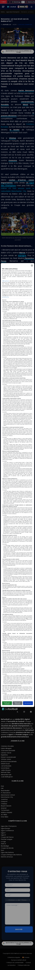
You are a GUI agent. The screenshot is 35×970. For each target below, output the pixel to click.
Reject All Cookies (17, 703)
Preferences (28, 703)
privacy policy (5, 297)
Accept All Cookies (7, 703)
